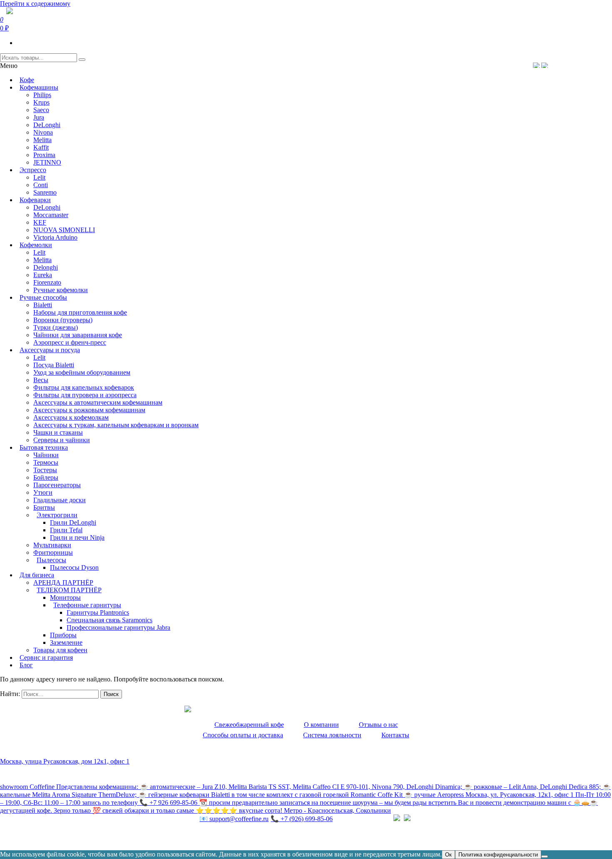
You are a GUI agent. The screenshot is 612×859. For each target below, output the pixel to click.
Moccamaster (50, 214)
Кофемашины (39, 87)
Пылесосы (51, 559)
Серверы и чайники (61, 439)
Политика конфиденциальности (45, 836)
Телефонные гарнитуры (87, 605)
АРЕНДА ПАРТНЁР (63, 582)
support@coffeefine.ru (234, 818)
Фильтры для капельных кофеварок (83, 387)
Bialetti (42, 304)
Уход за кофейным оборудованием (81, 372)
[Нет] (544, 856)
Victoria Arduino (55, 237)
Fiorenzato (47, 282)
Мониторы (65, 597)
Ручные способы (43, 297)
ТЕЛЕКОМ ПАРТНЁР (69, 590)
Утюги (42, 492)
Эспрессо (33, 169)
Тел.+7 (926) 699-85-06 (577, 65)
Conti (40, 184)
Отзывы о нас (378, 724)
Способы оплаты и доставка (243, 735)
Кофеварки (35, 199)
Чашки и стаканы (58, 432)
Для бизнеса (37, 575)
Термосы (45, 462)
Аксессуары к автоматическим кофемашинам (97, 402)
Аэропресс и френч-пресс (69, 342)
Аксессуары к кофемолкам (71, 417)
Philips (42, 94)
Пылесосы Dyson (74, 567)
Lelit (39, 177)
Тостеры (45, 469)
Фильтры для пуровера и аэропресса (85, 394)
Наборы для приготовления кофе (80, 312)
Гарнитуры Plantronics (98, 612)
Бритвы (44, 507)
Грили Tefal (66, 529)
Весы (40, 379)
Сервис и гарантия (46, 657)
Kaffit (41, 147)
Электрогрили (57, 514)
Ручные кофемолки (60, 289)
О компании (321, 724)
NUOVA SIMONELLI (64, 229)
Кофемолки (36, 244)
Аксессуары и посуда (50, 349)
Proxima (44, 154)
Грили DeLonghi (73, 522)
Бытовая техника (44, 447)
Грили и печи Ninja (77, 537)
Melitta (42, 139)
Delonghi (45, 267)
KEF (39, 222)
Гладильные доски (59, 499)
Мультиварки (52, 544)
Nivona (43, 132)
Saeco (41, 109)
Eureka (42, 274)
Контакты (395, 735)
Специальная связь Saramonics (109, 620)
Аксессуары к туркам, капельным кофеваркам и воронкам (116, 424)
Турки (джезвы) (55, 327)
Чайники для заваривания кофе (77, 334)
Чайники (46, 454)
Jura (38, 117)
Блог (26, 665)
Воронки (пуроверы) (62, 319)
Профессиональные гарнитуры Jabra (118, 627)
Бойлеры (45, 477)
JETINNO (47, 162)
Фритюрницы (53, 552)
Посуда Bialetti (53, 364)
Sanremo (45, 192)
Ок (448, 854)
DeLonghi (46, 124)
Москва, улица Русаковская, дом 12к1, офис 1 (64, 761)
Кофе (27, 79)
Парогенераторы (57, 484)
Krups (41, 102)
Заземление (66, 642)
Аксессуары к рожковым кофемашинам (89, 409)
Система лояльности (332, 735)
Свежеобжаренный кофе (249, 724)
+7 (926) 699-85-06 (302, 818)
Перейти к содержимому (35, 3)
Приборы (63, 635)
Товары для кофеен (60, 650)
